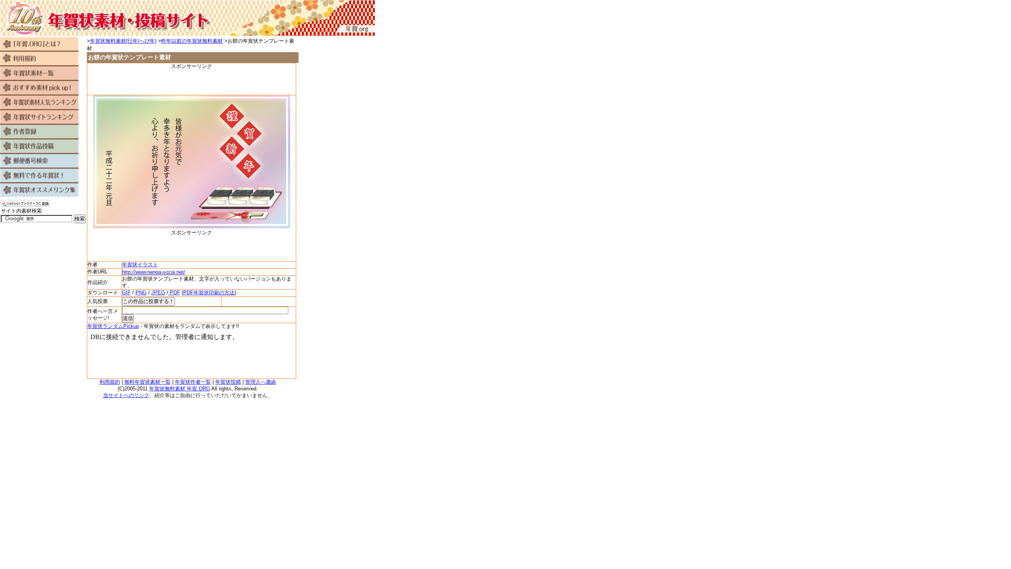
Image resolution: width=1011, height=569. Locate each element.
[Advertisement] (191, 82)
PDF (174, 293)
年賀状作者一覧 (193, 382)
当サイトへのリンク (126, 395)
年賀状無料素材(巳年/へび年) (123, 41)
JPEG (158, 293)
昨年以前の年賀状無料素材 (192, 41)
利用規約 (110, 382)
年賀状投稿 (228, 382)
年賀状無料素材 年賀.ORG (179, 389)
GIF (126, 293)
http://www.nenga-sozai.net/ (153, 272)
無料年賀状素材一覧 (147, 382)
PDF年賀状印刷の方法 (209, 293)
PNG (141, 293)
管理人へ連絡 (260, 382)
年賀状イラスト (140, 265)
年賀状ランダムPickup (113, 326)
